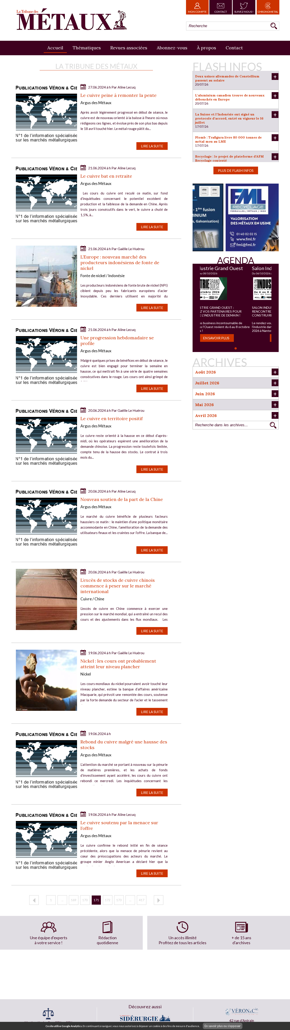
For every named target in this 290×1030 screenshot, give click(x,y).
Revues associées (128, 47)
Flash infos (227, 66)
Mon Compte (197, 11)
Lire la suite (152, 146)
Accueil (55, 47)
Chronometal (268, 11)
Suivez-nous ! (244, 11)
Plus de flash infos (236, 170)
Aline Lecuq (126, 87)
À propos (206, 47)
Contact (220, 11)
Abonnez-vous (172, 47)
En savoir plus (235, 338)
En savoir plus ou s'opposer (223, 1026)
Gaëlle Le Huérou (131, 249)
